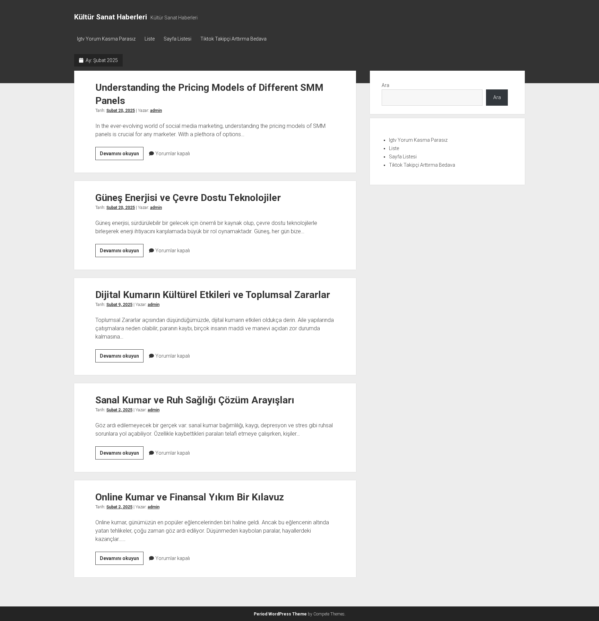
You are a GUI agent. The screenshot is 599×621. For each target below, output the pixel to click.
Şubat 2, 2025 (119, 410)
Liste (150, 39)
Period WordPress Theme (280, 614)
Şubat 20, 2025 (120, 110)
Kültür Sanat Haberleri (110, 17)
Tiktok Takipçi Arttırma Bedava (233, 39)
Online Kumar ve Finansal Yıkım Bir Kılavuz (189, 497)
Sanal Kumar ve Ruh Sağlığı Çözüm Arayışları (194, 400)
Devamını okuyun (122, 155)
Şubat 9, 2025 (119, 304)
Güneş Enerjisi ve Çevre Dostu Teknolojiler (188, 197)
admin (156, 110)
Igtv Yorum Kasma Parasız (106, 39)
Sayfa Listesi (177, 39)
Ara (385, 85)
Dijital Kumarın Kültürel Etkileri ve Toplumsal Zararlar (212, 294)
